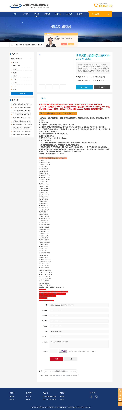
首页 (15, 14)
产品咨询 (84, 87)
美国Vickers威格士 (30, 45)
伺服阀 (15, 72)
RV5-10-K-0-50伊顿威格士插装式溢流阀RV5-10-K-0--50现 (60, 371)
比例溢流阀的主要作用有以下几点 (21, 121)
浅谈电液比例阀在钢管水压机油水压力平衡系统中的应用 (22, 131)
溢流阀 (38, 45)
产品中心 (36, 14)
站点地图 (71, 407)
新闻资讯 (47, 14)
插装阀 (15, 76)
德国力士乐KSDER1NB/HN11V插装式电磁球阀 (50, 399)
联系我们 (80, 14)
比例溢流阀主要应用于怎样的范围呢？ (22, 111)
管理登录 (76, 407)
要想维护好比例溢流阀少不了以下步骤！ (22, 104)
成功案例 (12, 399)
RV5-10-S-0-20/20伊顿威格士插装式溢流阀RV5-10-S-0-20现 (61, 375)
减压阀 (15, 69)
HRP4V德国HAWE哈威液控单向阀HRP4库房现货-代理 (50, 396)
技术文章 (58, 14)
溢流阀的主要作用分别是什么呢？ (21, 128)
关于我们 (26, 14)
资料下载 (69, 14)
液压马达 (15, 62)
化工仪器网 (88, 407)
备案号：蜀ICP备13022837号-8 (60, 407)
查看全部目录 (21, 93)
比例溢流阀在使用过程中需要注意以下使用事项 (22, 117)
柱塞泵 (15, 86)
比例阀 (15, 79)
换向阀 (15, 89)
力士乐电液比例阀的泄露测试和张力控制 (22, 134)
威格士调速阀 (16, 65)
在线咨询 (62, 399)
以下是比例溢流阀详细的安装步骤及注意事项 (22, 107)
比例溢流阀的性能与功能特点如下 (21, 114)
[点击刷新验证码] (63, 351)
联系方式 (62, 396)
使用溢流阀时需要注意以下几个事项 (22, 124)
